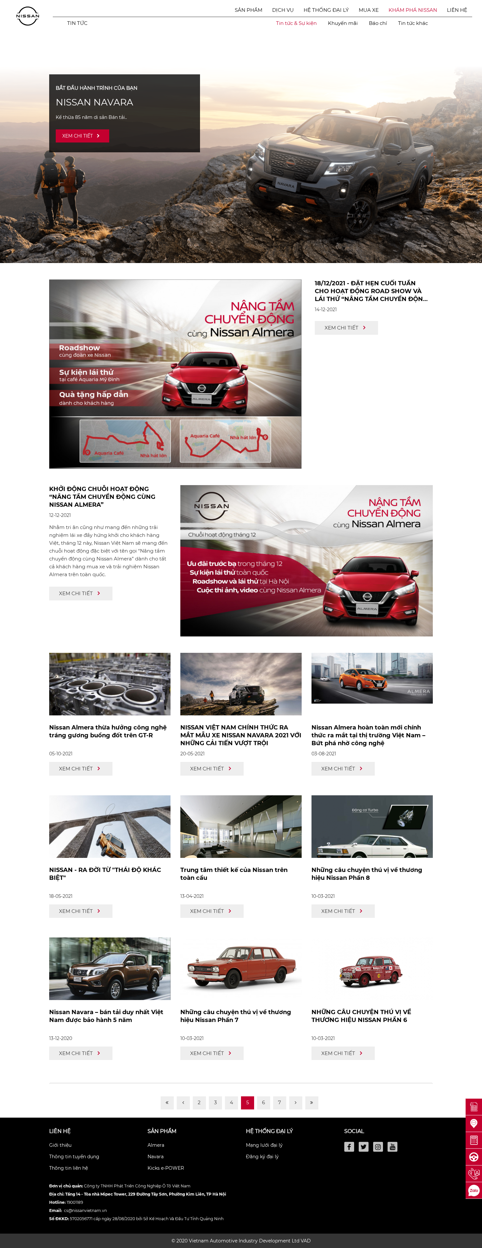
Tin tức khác (413, 23)
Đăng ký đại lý (262, 1157)
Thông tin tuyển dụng (74, 1157)
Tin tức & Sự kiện (296, 23)
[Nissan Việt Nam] (27, 16)
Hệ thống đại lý (326, 10)
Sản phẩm (248, 10)
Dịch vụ (283, 10)
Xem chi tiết (341, 328)
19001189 (75, 1202)
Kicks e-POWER (166, 1168)
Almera (156, 1145)
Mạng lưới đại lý (264, 1145)
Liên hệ (457, 10)
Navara (156, 1157)
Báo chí (378, 23)
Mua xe (369, 10)
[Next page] (295, 1102)
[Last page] (311, 1102)
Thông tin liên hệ (68, 1168)
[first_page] (167, 1102)
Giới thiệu (60, 1145)
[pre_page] (183, 1102)
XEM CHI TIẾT (77, 136)
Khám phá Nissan (413, 10)
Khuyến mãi (343, 23)
